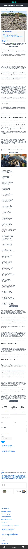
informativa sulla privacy (6, 433)
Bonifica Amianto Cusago (19, 478)
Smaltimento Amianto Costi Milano (6, 514)
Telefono (15, 424)
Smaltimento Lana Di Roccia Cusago (7, 31)
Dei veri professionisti (5, 39)
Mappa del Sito (3, 540)
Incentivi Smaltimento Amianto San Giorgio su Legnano (10, 533)
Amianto (2, 472)
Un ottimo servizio (5, 38)
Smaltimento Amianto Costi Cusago (20, 476)
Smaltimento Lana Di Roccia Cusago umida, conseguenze (10, 33)
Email (2, 424)
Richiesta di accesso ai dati (4, 543)
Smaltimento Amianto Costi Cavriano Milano (8, 528)
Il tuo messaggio (3, 427)
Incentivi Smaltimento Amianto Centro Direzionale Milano (10, 534)
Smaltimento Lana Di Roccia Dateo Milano (8, 450)
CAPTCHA (2, 436)
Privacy (2, 541)
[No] (26, 1)
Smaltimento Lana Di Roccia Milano (7, 445)
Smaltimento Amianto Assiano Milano (7, 530)
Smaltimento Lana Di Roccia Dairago (7, 447)
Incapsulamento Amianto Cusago (11, 478)
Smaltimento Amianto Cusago (5, 475)
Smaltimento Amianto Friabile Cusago (9, 476)
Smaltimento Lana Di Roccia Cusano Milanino (8, 446)
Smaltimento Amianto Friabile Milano (6, 513)
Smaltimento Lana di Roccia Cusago (6, 477)
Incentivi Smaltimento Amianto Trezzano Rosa (8, 535)
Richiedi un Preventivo (5, 40)
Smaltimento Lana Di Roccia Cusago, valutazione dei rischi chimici (14, 36)
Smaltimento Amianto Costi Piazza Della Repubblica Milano (10, 525)
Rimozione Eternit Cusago (13, 475)
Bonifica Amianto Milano (4, 522)
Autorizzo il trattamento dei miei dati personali (8, 434)
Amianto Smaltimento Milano (5, 517)
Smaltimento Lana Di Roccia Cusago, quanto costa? (11, 34)
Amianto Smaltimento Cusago (15, 477)
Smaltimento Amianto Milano (5, 508)
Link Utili (4, 41)
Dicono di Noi (4, 37)
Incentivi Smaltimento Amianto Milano (6, 519)
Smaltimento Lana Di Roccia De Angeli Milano (8, 451)
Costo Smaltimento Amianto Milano (6, 511)
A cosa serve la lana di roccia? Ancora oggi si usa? (10, 35)
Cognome (15, 422)
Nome (2, 422)
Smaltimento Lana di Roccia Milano (6, 516)
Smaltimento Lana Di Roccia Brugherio (7, 526)
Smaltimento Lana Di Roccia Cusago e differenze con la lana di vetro (12, 32)
